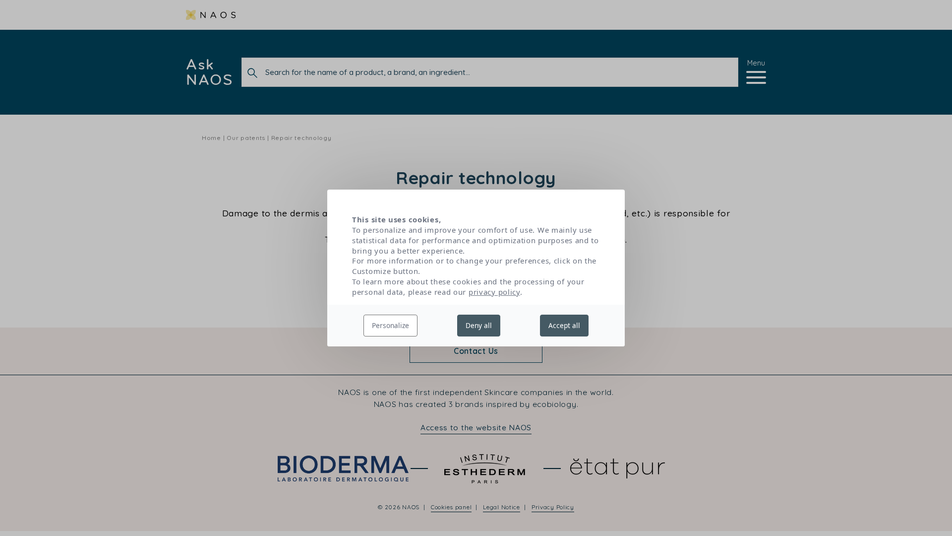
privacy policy (494, 292)
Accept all (564, 325)
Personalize (390, 325)
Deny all (479, 325)
